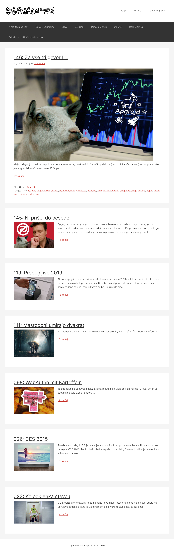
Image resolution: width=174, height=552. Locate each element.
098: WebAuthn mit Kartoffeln (48, 382)
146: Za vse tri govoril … (41, 57)
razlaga (141, 190)
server (24, 194)
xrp (37, 194)
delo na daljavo (67, 190)
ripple (149, 190)
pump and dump (128, 190)
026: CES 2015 (31, 439)
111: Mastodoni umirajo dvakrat (49, 325)
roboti (157, 190)
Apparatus (29, 11)
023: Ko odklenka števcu (42, 496)
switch (31, 194)
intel (99, 190)
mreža (115, 190)
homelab (92, 190)
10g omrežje (43, 190)
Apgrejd (31, 187)
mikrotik (107, 190)
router (17, 194)
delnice (54, 190)
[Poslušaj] (19, 176)
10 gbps (32, 190)
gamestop (81, 190)
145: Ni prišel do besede (41, 218)
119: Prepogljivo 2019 (38, 273)
